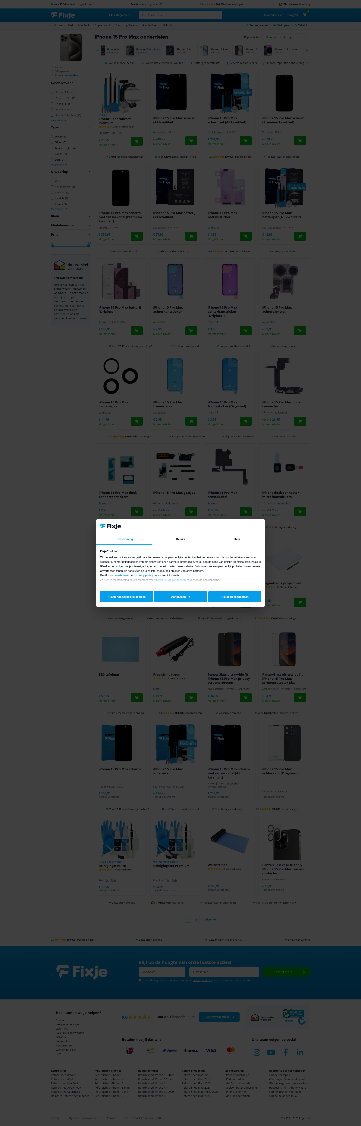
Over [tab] (237, 538)
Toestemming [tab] (124, 538)
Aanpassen (178, 596)
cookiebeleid (122, 575)
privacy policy (144, 575)
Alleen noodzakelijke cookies (127, 596)
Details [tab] (180, 538)
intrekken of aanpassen (170, 579)
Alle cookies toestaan (235, 596)
